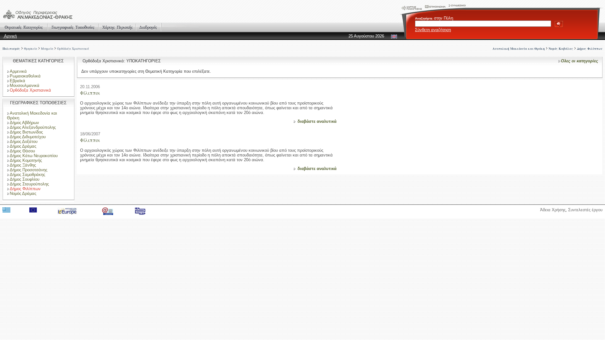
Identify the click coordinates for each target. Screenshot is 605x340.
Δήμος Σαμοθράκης (27, 174)
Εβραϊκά (17, 80)
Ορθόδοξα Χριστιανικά (73, 48)
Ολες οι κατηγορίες (579, 61)
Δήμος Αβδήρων (24, 122)
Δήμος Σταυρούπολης (29, 184)
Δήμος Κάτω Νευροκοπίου (34, 155)
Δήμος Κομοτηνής (26, 160)
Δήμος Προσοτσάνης (28, 169)
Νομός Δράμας (23, 193)
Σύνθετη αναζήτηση (433, 29)
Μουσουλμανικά (24, 85)
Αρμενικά (18, 71)
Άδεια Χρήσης (553, 209)
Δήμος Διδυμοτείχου (28, 136)
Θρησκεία (30, 48)
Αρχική (10, 36)
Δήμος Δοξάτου (23, 141)
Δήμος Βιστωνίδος (26, 132)
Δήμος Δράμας (23, 146)
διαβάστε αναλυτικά (317, 121)
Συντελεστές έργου (585, 209)
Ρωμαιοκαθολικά (25, 76)
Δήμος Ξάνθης (23, 165)
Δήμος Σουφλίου (24, 179)
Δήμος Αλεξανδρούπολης (33, 127)
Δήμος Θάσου (22, 151)
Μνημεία (47, 48)
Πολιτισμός (11, 48)
